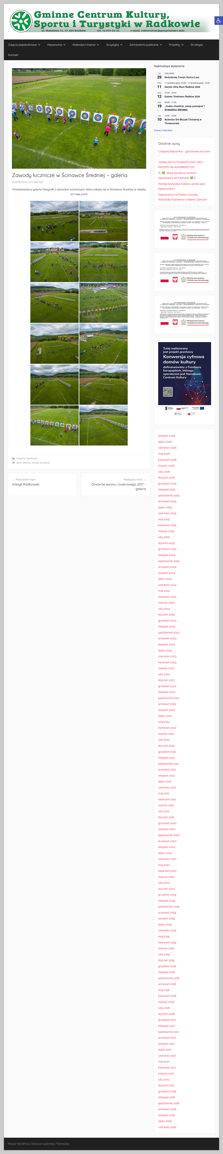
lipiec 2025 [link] (165, 507)
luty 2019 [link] (164, 954)
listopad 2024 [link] (166, 555)
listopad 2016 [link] (166, 1097)
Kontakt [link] (13, 55)
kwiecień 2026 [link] (167, 459)
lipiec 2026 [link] (165, 441)
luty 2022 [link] (164, 739)
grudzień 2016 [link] (167, 1091)
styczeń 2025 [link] (166, 543)
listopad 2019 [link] (166, 900)
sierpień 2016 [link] (166, 1115)
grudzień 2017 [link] (167, 1019)
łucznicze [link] (45, 462)
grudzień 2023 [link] (167, 620)
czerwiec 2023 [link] (167, 656)
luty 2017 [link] (163, 1079)
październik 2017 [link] (168, 1031)
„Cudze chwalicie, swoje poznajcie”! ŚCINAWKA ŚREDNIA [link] (185, 107)
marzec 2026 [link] (166, 465)
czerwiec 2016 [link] (167, 1127)
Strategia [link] (197, 44)
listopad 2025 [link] (166, 489)
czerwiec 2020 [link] (167, 859)
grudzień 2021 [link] (167, 751)
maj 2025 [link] (164, 519)
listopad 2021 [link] (166, 757)
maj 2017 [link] (163, 1061)
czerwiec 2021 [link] (167, 787)
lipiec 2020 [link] (165, 853)
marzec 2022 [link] (166, 733)
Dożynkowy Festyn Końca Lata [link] (182, 77)
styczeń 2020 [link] (166, 888)
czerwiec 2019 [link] (167, 930)
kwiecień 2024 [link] (167, 596)
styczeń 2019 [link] (166, 960)
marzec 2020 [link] (166, 876)
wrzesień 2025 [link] (167, 501)
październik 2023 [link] (168, 632)
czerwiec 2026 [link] (167, 447)
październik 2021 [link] (168, 763)
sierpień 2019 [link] (166, 918)
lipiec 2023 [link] (165, 650)
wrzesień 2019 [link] (167, 912)
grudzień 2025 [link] (167, 483)
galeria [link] (26, 462)
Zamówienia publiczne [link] (144, 44)
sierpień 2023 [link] (166, 644)
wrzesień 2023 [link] (167, 638)
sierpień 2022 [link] (166, 710)
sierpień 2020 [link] (166, 847)
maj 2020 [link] (164, 865)
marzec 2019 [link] (166, 948)
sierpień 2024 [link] (166, 573)
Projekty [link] (174, 44)
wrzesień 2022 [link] (167, 704)
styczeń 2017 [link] (166, 1085)
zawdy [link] (35, 462)
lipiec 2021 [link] (164, 781)
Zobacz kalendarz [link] (163, 130)
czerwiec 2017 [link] (167, 1055)
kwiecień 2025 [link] (167, 525)
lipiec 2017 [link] (164, 1049)
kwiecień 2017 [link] (167, 1067)
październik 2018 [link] (168, 978)
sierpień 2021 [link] (166, 775)
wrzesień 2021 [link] (167, 769)
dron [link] (19, 462)
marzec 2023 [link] (166, 668)
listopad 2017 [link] (166, 1025)
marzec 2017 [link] (166, 1073)
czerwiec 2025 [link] (167, 513)
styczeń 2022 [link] (166, 745)
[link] (219, 20)
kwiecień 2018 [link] (167, 996)
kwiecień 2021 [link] (167, 799)
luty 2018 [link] (164, 1007)
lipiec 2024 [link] (165, 578)
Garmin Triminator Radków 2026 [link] (182, 96)
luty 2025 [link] (164, 537)
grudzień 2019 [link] (167, 894)
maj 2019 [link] (163, 936)
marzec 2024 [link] (166, 602)
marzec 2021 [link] (166, 805)
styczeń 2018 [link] (166, 1014)
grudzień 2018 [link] (167, 966)
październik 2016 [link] (168, 1103)
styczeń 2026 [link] (166, 477)
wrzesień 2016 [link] (167, 1109)
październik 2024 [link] (168, 561)
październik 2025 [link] (168, 495)
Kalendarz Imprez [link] (84, 44)
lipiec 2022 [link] (165, 715)
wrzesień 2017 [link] (167, 1037)
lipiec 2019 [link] (165, 924)
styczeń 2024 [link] (166, 614)
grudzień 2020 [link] (167, 823)
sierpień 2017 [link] (166, 1043)
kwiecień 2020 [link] (167, 870)
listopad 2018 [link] (166, 972)
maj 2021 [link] (163, 793)
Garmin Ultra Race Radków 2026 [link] (182, 86)
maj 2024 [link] (164, 590)
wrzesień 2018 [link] (167, 984)
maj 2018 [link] (163, 990)
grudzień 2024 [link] (167, 549)
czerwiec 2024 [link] (167, 584)
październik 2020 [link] (169, 835)
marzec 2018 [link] (166, 1002)
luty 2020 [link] (164, 882)
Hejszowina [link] (54, 44)
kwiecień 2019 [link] (167, 942)
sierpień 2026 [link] (166, 435)
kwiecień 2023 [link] (167, 662)
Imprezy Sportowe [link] (26, 458)
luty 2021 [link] (163, 811)
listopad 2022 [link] (166, 692)
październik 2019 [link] (168, 906)
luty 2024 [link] (164, 608)
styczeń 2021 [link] (166, 817)
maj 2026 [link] (164, 453)
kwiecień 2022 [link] (167, 727)
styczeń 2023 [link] (166, 680)
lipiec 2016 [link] (165, 1121)
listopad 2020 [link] (166, 829)
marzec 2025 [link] (166, 531)
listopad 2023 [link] (166, 626)
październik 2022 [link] (168, 698)
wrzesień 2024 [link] (167, 567)
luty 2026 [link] (164, 471)
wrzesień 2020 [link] (167, 841)
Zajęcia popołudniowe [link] (22, 44)
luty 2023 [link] (164, 674)
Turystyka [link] (112, 44)
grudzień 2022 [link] (167, 686)
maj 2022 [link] (164, 721)
